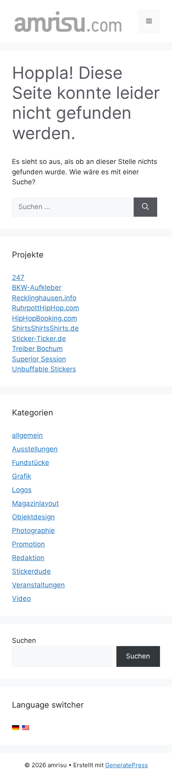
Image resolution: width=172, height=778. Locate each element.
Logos (22, 490)
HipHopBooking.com (44, 318)
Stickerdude (31, 571)
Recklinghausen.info (44, 298)
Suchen (24, 640)
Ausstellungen (35, 449)
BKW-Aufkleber (36, 287)
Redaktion (28, 558)
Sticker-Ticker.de (39, 339)
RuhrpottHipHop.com (45, 308)
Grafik (21, 476)
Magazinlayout (35, 503)
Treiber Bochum (37, 349)
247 (18, 277)
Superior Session (39, 359)
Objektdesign (33, 517)
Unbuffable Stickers (44, 369)
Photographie (33, 531)
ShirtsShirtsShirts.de (45, 328)
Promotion (28, 544)
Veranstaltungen (38, 585)
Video (21, 598)
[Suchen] (145, 207)
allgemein (27, 435)
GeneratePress (126, 765)
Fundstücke (30, 463)
